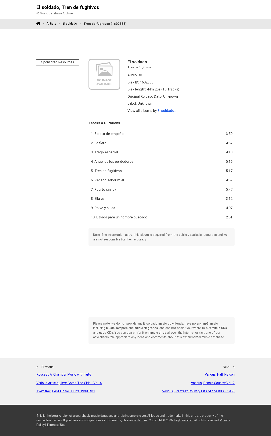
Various (210, 374)
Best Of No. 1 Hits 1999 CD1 (73, 391)
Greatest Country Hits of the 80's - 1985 (204, 391)
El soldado (70, 23)
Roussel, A (44, 374)
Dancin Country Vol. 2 (219, 383)
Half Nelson (226, 374)
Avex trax (43, 391)
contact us (140, 420)
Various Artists (47, 383)
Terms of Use (56, 424)
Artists (51, 23)
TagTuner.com (183, 420)
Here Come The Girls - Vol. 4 (81, 383)
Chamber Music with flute (72, 374)
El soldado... (167, 110)
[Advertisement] (135, 43)
